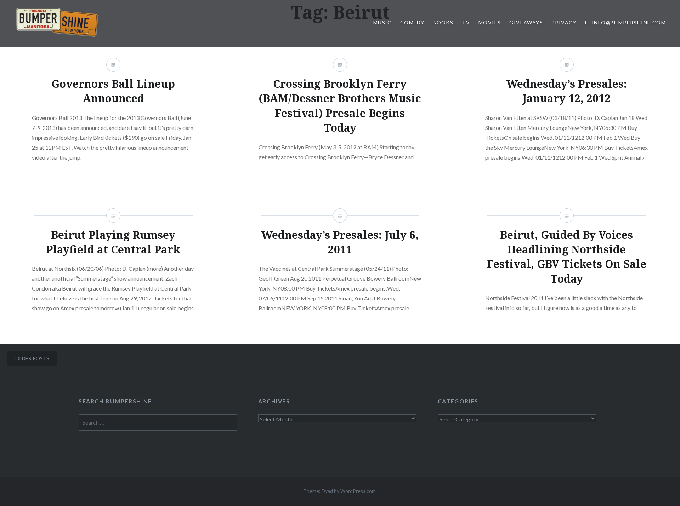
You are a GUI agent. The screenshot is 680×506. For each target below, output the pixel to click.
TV (466, 22)
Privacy (564, 22)
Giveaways (526, 22)
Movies (489, 22)
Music (382, 22)
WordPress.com (358, 491)
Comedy (412, 22)
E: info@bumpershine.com (625, 22)
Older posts (32, 358)
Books (443, 22)
